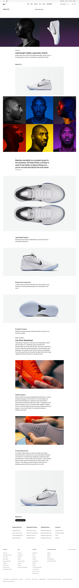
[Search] (61, 4)
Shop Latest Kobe (39, 9)
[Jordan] (3, 1)
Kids (40, 4)
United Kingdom (73, 549)
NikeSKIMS (49, 4)
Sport (44, 4)
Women (36, 4)
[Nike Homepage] (5, 4)
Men (32, 4)
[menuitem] (29, 4)
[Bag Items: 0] (75, 4)
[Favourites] (72, 4)
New (28, 4)
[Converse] (6, 1)
